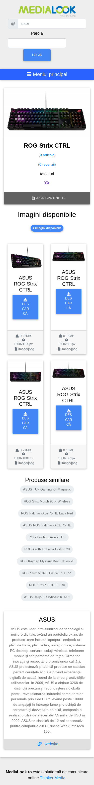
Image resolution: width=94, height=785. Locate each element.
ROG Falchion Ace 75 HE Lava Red (47, 513)
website (51, 744)
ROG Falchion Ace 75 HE (47, 537)
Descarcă (25, 309)
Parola (37, 33)
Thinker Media (52, 778)
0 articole (47, 155)
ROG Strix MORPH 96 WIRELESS (47, 573)
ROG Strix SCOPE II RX (47, 585)
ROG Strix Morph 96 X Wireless (47, 501)
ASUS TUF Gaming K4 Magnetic (47, 489)
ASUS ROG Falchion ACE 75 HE (47, 525)
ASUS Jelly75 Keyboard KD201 (47, 597)
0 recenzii (47, 164)
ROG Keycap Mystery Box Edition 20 (47, 561)
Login (37, 55)
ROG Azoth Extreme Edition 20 (47, 549)
